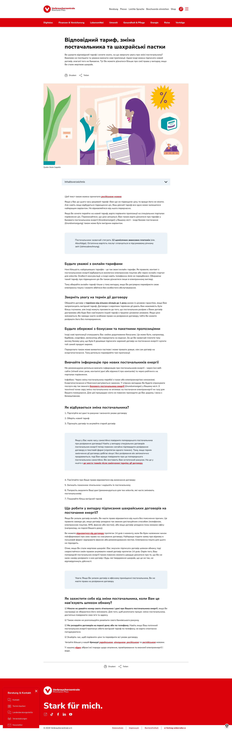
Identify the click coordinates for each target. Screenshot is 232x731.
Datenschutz (117, 728)
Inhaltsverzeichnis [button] (75, 182)
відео (78, 647)
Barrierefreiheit (151, 728)
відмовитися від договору (90, 533)
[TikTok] (52, 714)
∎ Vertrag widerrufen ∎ (175, 728)
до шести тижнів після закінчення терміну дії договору (113, 463)
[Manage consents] (227, 726)
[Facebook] (58, 714)
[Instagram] (45, 714)
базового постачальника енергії (107, 386)
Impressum (134, 728)
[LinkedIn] (64, 714)
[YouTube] (70, 714)
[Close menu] (36, 691)
